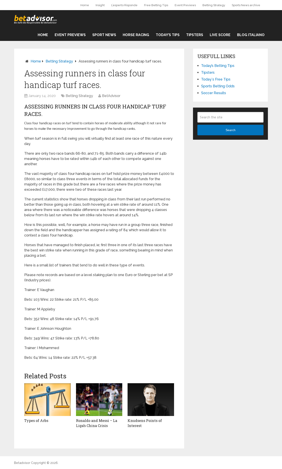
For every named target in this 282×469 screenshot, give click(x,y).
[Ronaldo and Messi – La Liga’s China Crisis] (99, 399)
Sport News (104, 35)
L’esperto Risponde (124, 5)
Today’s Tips (168, 35)
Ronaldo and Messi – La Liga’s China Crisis (96, 423)
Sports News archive (246, 5)
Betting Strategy (213, 5)
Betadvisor (22, 463)
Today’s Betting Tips (217, 66)
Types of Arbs (36, 420)
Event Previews (185, 5)
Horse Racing (136, 35)
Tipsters (194, 35)
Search (231, 130)
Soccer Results (213, 93)
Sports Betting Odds (218, 86)
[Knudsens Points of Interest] (151, 399)
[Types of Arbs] (47, 399)
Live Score (220, 35)
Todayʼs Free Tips (215, 79)
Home (84, 5)
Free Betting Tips (156, 5)
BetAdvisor (111, 96)
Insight (100, 5)
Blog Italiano (251, 35)
